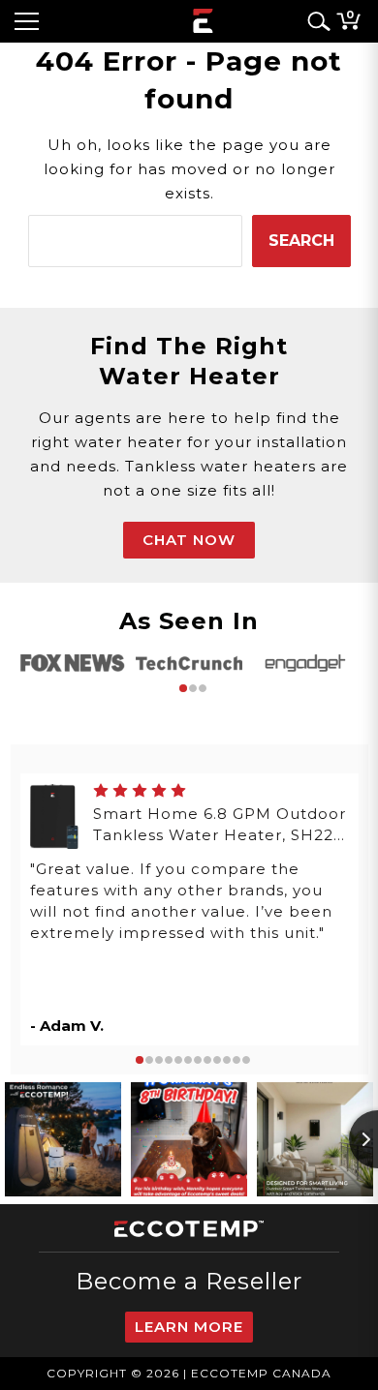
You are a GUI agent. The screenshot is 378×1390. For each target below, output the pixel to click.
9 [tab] (217, 1060)
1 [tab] (183, 688)
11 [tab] (236, 1060)
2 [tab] (193, 688)
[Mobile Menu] (27, 21)
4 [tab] (169, 1060)
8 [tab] (207, 1060)
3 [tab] (202, 688)
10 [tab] (227, 1060)
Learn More (189, 1326)
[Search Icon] (315, 21)
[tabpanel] (73, 663)
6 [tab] (188, 1060)
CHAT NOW (189, 539)
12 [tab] (246, 1060)
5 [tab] (178, 1060)
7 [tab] (198, 1060)
